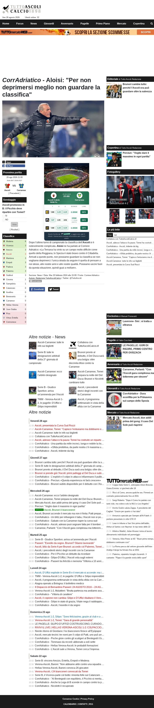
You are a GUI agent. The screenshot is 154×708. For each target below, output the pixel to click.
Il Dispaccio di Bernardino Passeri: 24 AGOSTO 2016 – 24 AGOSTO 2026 (74, 587)
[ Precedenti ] (14, 193)
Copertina (113, 147)
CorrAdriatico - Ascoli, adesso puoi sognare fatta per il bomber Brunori (72, 524)
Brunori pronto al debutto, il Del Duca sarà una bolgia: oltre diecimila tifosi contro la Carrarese (86, 359)
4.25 (65, 212)
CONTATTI (82, 704)
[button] (14, 224)
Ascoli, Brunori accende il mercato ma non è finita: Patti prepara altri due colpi (76, 513)
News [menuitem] (34, 23)
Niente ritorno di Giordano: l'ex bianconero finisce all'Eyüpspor (68, 631)
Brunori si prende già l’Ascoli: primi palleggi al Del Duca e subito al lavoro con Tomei (80, 473)
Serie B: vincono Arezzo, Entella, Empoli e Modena (62, 660)
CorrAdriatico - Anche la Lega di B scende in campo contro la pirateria (72, 682)
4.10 (65, 220)
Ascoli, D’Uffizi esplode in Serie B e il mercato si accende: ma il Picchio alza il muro (79, 572)
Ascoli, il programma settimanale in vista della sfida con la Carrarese (91, 403)
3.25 (59, 212)
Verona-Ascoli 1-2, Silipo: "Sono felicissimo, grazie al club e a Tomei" (71, 616)
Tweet (55, 289)
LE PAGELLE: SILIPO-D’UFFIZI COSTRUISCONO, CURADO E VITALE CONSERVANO (82, 624)
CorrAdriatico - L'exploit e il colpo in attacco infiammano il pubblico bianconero (76, 476)
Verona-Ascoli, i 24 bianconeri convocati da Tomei (61, 671)
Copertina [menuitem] (139, 23)
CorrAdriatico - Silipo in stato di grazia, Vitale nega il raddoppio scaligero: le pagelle (79, 601)
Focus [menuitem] (19, 23)
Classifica (8, 236)
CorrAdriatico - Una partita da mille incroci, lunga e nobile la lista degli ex (73, 443)
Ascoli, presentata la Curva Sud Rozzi (55, 425)
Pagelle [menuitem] (84, 23)
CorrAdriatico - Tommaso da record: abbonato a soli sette (65, 642)
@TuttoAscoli (76, 278)
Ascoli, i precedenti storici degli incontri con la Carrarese (90, 391)
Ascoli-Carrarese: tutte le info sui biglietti (56, 432)
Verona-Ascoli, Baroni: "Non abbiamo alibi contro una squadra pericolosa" (74, 664)
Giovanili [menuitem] (49, 23)
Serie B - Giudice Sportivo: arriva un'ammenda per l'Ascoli (51, 391)
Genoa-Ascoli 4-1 (118, 203)
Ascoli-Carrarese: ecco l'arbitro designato (57, 495)
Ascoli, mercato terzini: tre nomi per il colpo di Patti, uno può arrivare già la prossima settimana (85, 634)
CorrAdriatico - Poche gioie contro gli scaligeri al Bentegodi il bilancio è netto (76, 638)
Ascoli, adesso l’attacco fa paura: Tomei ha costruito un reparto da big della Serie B (79, 440)
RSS (91, 704)
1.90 (52, 212)
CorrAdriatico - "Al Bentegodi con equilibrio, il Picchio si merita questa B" (73, 678)
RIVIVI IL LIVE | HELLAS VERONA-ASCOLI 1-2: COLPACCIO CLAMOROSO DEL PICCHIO (84, 627)
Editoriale (112, 79)
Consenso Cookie (71, 699)
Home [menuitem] (5, 23)
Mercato (112, 412)
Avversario (113, 364)
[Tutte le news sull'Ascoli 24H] (21, 9)
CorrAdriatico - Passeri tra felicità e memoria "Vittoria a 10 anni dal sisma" (74, 561)
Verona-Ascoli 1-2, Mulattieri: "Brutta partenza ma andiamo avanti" (70, 590)
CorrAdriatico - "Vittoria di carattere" (54, 594)
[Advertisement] (66, 313)
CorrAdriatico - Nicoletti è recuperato (54, 686)
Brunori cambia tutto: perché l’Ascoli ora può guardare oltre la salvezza (72, 462)
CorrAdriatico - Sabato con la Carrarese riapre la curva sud (66, 520)
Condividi (38, 289)
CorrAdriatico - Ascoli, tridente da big (54, 451)
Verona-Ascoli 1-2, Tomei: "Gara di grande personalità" (64, 620)
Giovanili (112, 388)
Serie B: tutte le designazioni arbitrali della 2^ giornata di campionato (71, 466)
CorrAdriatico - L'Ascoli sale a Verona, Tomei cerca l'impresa (67, 649)
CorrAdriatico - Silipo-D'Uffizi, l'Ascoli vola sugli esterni (64, 557)
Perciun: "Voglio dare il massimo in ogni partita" (60, 506)
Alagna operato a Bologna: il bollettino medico (59, 583)
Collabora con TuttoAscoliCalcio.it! (53, 436)
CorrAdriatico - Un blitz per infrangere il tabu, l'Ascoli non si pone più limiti (74, 517)
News (39, 275)
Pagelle (111, 340)
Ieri (115, 235)
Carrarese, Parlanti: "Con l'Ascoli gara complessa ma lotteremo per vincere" (75, 528)
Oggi (110, 235)
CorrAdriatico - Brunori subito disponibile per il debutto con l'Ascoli (70, 484)
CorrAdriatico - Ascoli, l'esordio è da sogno (57, 605)
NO (6, 220)
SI (6, 216)
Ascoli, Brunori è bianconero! (55, 510)
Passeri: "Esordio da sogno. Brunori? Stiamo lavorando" (65, 543)
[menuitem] (151, 23)
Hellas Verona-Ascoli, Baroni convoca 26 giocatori (61, 668)
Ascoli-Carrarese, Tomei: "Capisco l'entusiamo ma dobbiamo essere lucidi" (74, 429)
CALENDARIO (69, 704)
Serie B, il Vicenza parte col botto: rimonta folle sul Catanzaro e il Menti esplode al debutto (83, 675)
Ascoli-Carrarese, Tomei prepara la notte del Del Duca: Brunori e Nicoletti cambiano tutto (82, 499)
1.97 (52, 220)
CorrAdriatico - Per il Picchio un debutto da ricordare (62, 554)
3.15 (58, 220)
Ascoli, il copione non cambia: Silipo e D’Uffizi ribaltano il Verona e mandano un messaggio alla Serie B (90, 598)
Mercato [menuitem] (121, 23)
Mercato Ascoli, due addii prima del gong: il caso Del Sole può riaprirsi (72, 502)
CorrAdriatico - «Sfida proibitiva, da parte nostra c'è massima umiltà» (71, 447)
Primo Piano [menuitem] (103, 23)
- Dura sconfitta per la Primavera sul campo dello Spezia (137, 397)
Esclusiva (113, 316)
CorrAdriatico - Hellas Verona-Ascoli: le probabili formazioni (66, 645)
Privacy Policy (87, 699)
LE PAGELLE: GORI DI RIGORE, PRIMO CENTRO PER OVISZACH (137, 349)
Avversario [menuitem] (67, 23)
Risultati (14, 229)
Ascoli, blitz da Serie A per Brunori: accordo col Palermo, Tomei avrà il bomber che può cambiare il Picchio (91, 546)
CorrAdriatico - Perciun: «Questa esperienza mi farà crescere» (68, 480)
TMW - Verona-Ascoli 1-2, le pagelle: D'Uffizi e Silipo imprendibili (50, 403)
